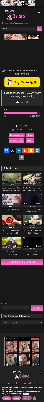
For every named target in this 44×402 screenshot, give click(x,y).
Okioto (25, 126)
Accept (7, 398)
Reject (17, 398)
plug (31, 140)
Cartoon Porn (18, 135)
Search (4, 304)
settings (26, 394)
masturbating (17, 140)
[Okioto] (18, 15)
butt (31, 135)
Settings (26, 398)
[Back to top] (36, 395)
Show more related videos (22, 262)
